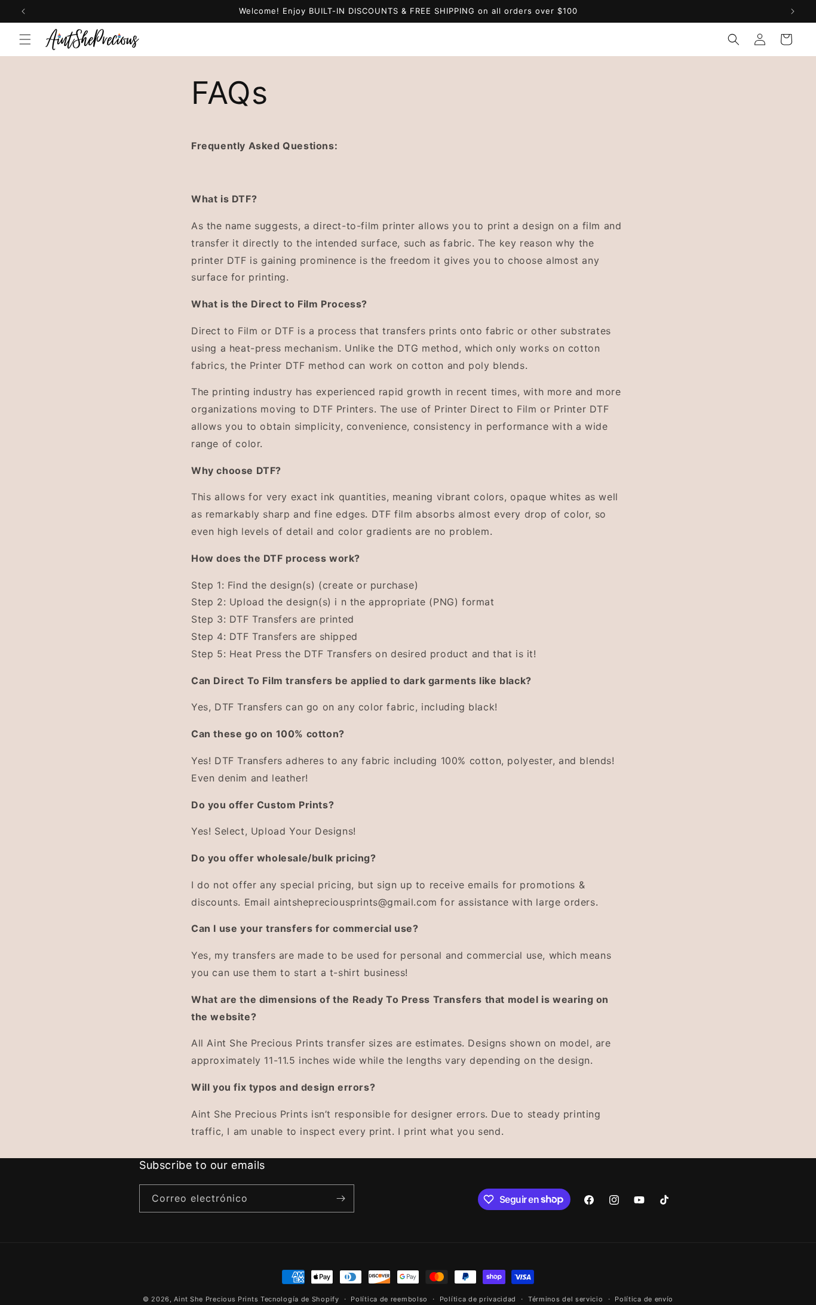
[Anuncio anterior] (23, 11)
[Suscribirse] (340, 1198)
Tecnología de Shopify (299, 1299)
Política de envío (644, 1298)
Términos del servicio (565, 1298)
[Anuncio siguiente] (793, 11)
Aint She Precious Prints (216, 1299)
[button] (25, 39)
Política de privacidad (478, 1298)
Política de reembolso (389, 1298)
